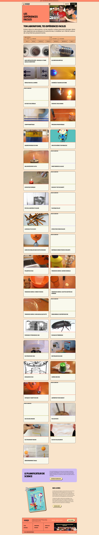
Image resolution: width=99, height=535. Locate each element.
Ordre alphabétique (28, 37)
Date (51, 37)
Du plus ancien (62, 38)
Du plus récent (54, 38)
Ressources (36, 527)
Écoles (25, 525)
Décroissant (34, 38)
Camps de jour (47, 525)
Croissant (28, 38)
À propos (46, 527)
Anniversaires (36, 525)
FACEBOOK (60, 520)
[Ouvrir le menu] (49, 4)
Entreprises (26, 527)
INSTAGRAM (53, 520)
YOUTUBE (57, 520)
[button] (76, 6)
